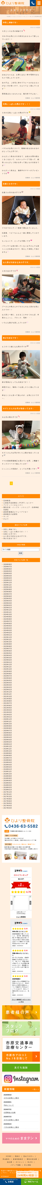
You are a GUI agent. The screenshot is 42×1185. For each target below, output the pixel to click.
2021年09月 (7, 699)
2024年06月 (7, 623)
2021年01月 (7, 717)
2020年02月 (7, 742)
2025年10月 (7, 587)
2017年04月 (7, 805)
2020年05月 (7, 735)
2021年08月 (7, 701)
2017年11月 (7, 794)
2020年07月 (7, 730)
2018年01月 (7, 789)
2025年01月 (7, 607)
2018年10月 (7, 774)
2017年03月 (7, 808)
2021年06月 (7, 705)
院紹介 (17, 1156)
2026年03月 (7, 576)
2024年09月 (7, 617)
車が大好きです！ (11, 338)
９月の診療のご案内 (11, 1098)
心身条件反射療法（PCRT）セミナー (18, 503)
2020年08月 (7, 728)
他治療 (9, 1162)
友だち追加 (21, 1067)
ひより (6, 519)
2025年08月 (7, 591)
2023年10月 (7, 642)
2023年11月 (7, 639)
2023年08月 (7, 646)
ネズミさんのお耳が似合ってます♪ (18, 408)
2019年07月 (7, 758)
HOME (9, 1156)
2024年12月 (7, 610)
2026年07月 (7, 566)
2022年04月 (7, 683)
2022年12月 (7, 664)
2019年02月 (7, 767)
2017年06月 (7, 801)
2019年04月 (7, 762)
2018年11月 (7, 771)
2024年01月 (7, 635)
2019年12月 (7, 746)
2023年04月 (7, 655)
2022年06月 (7, 678)
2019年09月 (7, 753)
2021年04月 (7, 710)
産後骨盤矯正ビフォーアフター (15, 512)
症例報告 (7, 500)
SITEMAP (5, 1176)
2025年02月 (7, 605)
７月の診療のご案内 (11, 1127)
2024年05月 (7, 626)
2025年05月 (7, 598)
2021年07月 (7, 703)
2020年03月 (7, 740)
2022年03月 (7, 685)
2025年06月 (7, 596)
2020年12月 (7, 719)
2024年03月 (7, 630)
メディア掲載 (15, 1165)
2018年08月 (7, 778)
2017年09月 (7, 799)
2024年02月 (7, 632)
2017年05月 (7, 803)
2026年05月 (7, 571)
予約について (9, 1105)
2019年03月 (7, 765)
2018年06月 (7, 780)
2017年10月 (7, 796)
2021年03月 (7, 712)
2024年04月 (7, 628)
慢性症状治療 (32, 1159)
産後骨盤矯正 (18, 1159)
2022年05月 (7, 680)
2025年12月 (7, 582)
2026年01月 (7, 580)
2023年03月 (7, 658)
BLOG (30, 1162)
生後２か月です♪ (10, 184)
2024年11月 (7, 612)
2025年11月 (7, 585)
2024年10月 (7, 614)
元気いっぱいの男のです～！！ (16, 104)
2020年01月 (7, 744)
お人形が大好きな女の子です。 (16, 262)
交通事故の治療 (10, 1112)
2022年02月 (7, 687)
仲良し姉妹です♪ (10, 22)
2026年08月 (7, 564)
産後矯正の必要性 (10, 514)
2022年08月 (7, 673)
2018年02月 (7, 787)
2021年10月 (7, 696)
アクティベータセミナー (13, 505)
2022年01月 (7, 689)
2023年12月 (7, 637)
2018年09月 (7, 776)
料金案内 (6, 1159)
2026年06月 (7, 569)
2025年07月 (7, 594)
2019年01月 (7, 769)
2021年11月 (7, 694)
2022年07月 (7, 676)
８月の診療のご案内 (11, 1120)
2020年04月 (7, 737)
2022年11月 (7, 667)
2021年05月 (7, 708)
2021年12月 (7, 692)
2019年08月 (7, 755)
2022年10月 (7, 669)
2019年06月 (7, 760)
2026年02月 (7, 578)
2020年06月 (7, 733)
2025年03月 (7, 603)
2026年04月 (7, 573)
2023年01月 (7, 662)
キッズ (6, 516)
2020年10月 (7, 724)
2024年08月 (7, 619)
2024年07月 (7, 621)
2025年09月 (7, 589)
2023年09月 (7, 644)
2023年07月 (7, 648)
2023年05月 (7, 653)
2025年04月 (7, 601)
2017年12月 (7, 792)
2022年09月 (7, 671)
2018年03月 (7, 785)
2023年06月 (7, 651)
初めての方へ (28, 1156)
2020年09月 (7, 726)
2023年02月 (7, 660)
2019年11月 (7, 749)
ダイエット (20, 1162)
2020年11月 (7, 721)
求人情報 (27, 1165)
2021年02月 (7, 714)
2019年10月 (7, 751)
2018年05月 (7, 783)
